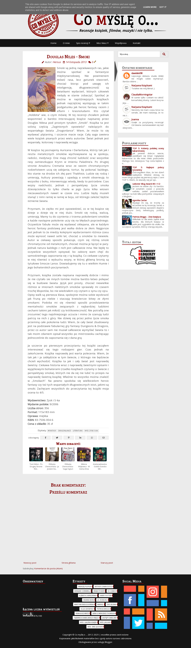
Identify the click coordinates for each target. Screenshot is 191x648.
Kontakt (136, 43)
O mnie (66, 43)
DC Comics (112, 591)
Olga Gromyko (87, 609)
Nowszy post (29, 562)
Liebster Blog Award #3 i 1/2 (146, 183)
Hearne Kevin (88, 600)
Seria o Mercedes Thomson (103, 613)
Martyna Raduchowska (84, 604)
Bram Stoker (99, 591)
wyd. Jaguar (105, 622)
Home (53, 43)
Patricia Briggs (103, 609)
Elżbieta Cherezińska (87, 595)
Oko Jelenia (111, 604)
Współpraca (120, 43)
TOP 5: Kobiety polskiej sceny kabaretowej (148, 149)
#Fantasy (52, 430)
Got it (163, 7)
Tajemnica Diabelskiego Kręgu (86, 618)
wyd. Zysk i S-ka (91, 430)
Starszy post (107, 562)
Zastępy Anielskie (109, 618)
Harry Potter (105, 595)
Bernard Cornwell (82, 591)
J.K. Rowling (102, 600)
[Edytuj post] (95, 62)
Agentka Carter (139, 200)
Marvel (100, 604)
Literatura (77, 430)
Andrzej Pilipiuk (84, 586)
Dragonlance (64, 430)
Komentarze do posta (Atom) (48, 568)
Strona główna (69, 562)
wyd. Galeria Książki (88, 622)
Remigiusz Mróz (82, 613)
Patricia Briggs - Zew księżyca (146, 216)
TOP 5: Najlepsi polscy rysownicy (148, 168)
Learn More (150, 7)
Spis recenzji (82, 43)
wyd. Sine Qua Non (95, 627)
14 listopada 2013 (76, 62)
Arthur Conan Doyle (103, 586)
